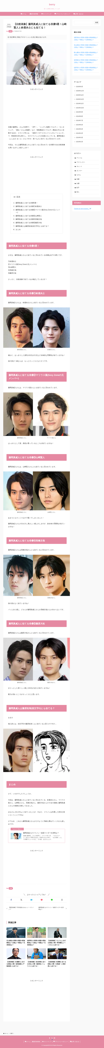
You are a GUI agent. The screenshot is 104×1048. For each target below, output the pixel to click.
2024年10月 (80, 108)
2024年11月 (80, 103)
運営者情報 (36, 1041)
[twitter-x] (52, 1038)
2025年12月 (80, 91)
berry (52, 4)
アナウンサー (80, 162)
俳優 (10, 31)
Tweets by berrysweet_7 (82, 208)
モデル (78, 175)
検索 (96, 22)
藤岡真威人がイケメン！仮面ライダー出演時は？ (41, 833)
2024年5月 (79, 129)
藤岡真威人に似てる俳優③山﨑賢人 (29, 216)
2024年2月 (79, 141)
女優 (77, 183)
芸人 (77, 192)
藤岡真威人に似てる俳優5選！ (27, 203)
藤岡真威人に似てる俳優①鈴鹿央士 (29, 206)
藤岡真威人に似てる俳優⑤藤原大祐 (29, 223)
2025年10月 (80, 99)
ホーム (28, 1041)
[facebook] (49, 1038)
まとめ (18, 229)
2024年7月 (79, 120)
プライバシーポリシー (61, 1041)
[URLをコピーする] (62, 900)
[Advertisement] (36, 105)
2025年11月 (80, 95)
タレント (79, 166)
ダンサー (79, 170)
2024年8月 (79, 116)
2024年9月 (79, 112)
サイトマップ (47, 1041)
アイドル (79, 158)
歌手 (77, 187)
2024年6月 (79, 125)
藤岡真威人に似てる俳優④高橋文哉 (29, 219)
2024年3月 (79, 137)
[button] (11, 900)
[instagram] (54, 1038)
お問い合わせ (75, 1041)
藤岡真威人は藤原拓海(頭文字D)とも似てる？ (32, 226)
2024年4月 (79, 133)
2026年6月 (79, 86)
